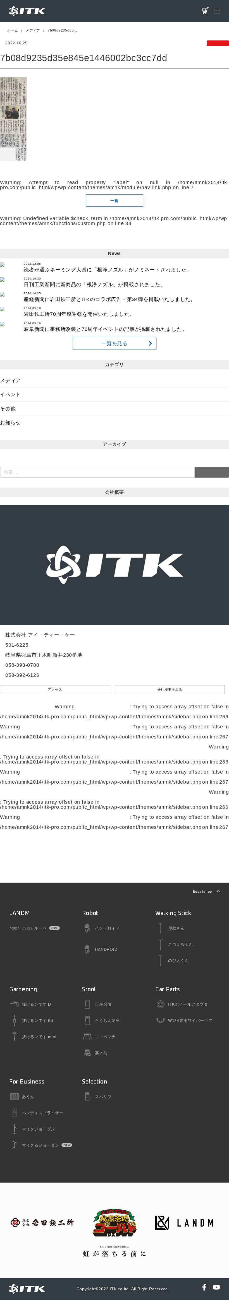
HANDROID (106, 949)
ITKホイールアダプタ (188, 1004)
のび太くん (178, 960)
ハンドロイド (107, 928)
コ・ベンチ (105, 1036)
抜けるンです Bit (37, 1020)
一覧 (114, 200)
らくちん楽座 (107, 1020)
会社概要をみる (170, 690)
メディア (10, 380)
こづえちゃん (180, 944)
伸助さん (176, 928)
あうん (28, 1096)
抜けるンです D (36, 1004)
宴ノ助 (101, 1053)
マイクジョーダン (38, 1129)
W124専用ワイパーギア (190, 1020)
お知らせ (10, 422)
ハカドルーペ (34, 928)
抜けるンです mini (39, 1036)
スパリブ (103, 1096)
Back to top (202, 891)
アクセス (55, 690)
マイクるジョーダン (40, 1145)
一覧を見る (114, 343)
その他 (8, 408)
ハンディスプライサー (42, 1113)
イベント (10, 394)
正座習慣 (103, 1004)
